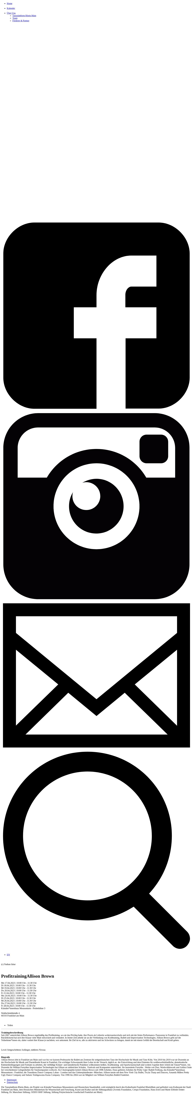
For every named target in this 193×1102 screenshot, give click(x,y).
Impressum (12, 1080)
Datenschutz (12, 1082)
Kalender (11, 8)
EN (8, 954)
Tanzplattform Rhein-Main (24, 15)
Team (14, 18)
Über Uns (11, 13)
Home (9, 3)
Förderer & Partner (20, 20)
